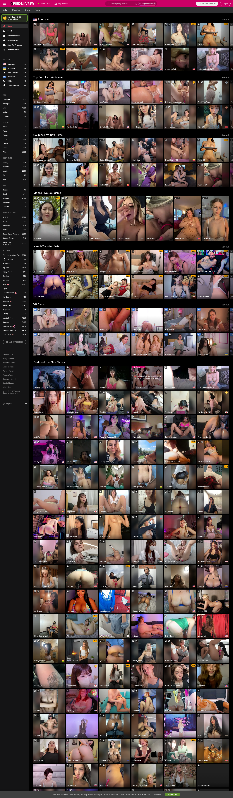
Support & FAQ (8, 355)
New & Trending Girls (46, 246)
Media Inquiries (9, 367)
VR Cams (39, 304)
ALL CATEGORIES (16, 342)
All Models (7, 387)
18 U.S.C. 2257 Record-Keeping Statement (12, 392)
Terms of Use (8, 375)
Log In (225, 4)
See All (225, 19)
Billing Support (8, 359)
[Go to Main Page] (22, 3)
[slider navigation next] (226, 47)
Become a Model (9, 379)
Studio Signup (8, 383)
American (43, 19)
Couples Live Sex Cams (48, 135)
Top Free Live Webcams (48, 77)
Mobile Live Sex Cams (47, 193)
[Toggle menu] (4, 3)
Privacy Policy (8, 371)
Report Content (9, 363)
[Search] (136, 4)
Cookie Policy (143, 794)
